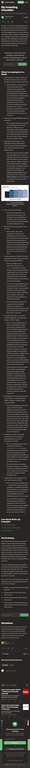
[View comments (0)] (8, 21)
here (19, 461)
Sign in (26, 2)
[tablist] (8, 665)
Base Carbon (8, 531)
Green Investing (9, 16)
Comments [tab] (5, 665)
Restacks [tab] (12, 665)
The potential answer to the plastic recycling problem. (10, 712)
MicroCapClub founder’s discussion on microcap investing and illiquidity (15, 204)
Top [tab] (3, 685)
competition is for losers (14, 448)
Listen (26, 17)
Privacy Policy (20, 756)
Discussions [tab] (14, 685)
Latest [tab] (7, 685)
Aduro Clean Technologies (12, 528)
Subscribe (20, 2)
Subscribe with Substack (16, 749)
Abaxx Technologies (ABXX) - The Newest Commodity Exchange (11, 691)
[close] (25, 722)
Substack (7, 764)
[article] (15, 695)
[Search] (27, 685)
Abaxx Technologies (10, 525)
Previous (6, 654)
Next (24, 654)
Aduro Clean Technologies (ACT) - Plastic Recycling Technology (10, 707)
